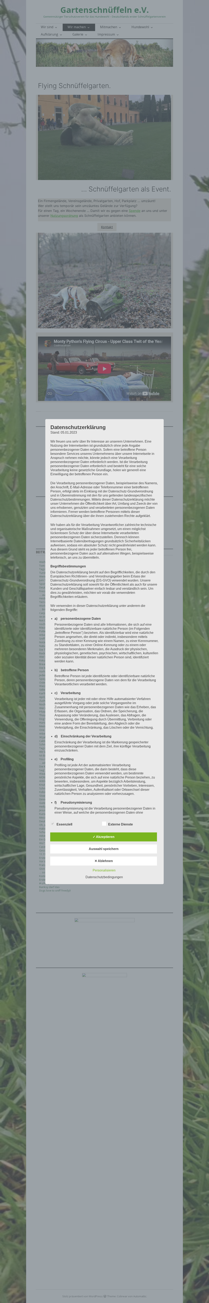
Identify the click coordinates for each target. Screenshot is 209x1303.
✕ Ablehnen (103, 861)
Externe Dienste (120, 824)
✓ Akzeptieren (104, 837)
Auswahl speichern (104, 849)
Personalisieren (104, 870)
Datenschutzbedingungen (104, 877)
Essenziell (64, 824)
